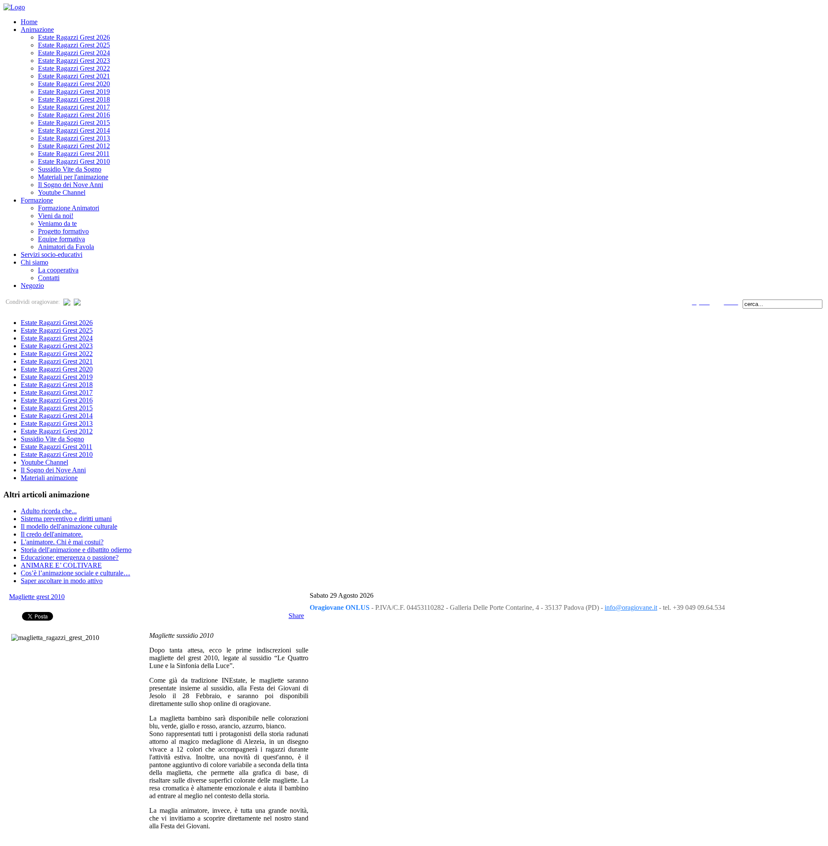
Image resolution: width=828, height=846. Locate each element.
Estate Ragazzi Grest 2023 (57, 346)
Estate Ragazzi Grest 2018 (57, 384)
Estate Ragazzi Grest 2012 (57, 431)
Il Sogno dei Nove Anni (53, 470)
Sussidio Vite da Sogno (52, 439)
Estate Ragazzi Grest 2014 (57, 415)
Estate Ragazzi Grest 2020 (57, 369)
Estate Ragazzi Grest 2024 (57, 338)
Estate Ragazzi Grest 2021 (57, 361)
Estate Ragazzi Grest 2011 (56, 446)
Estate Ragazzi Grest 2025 (57, 330)
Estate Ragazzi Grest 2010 (57, 454)
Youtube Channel (44, 462)
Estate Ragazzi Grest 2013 (57, 423)
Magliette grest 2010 (37, 596)
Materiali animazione (49, 477)
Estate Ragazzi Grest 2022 (57, 353)
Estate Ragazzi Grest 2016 (57, 400)
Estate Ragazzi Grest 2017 (57, 392)
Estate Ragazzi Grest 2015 (57, 408)
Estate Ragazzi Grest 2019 (57, 377)
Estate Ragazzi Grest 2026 (57, 322)
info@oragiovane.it (631, 607)
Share (296, 615)
